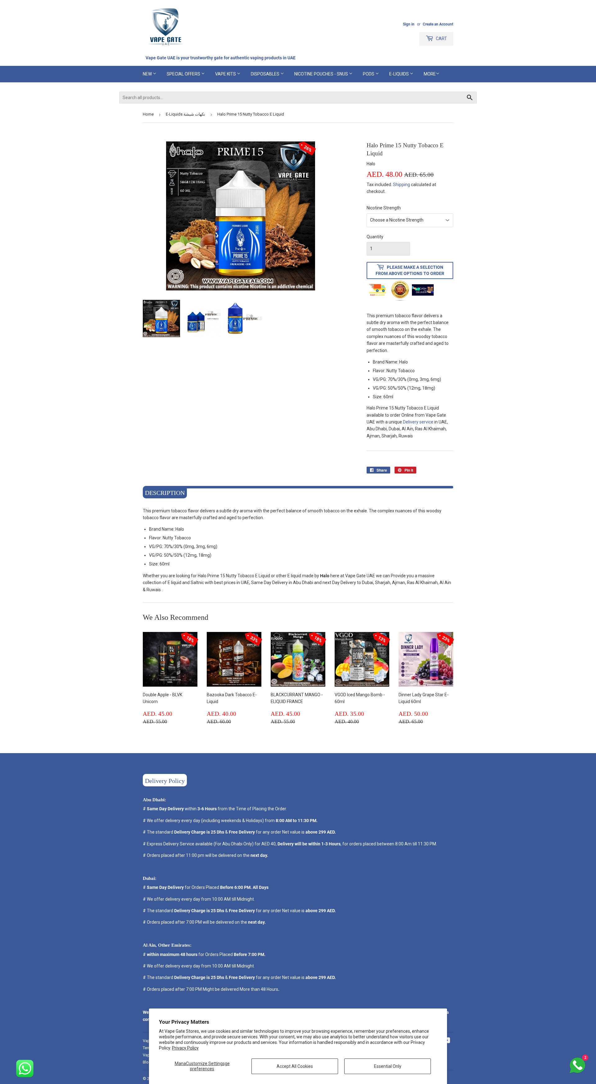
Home (148, 114)
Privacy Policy (185, 1047)
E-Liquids (399, 73)
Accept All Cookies (295, 1066)
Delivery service (418, 421)
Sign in (408, 24)
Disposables (265, 73)
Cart (441, 38)
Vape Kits (226, 73)
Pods (369, 73)
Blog (147, 1062)
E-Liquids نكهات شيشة (185, 114)
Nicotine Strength (384, 207)
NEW (148, 73)
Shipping (401, 184)
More (430, 73)
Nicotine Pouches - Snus (321, 73)
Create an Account (438, 24)
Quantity (375, 236)
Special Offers (184, 73)
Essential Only (387, 1066)
